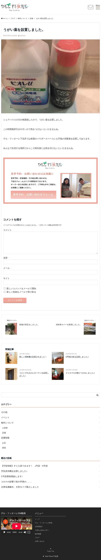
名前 (6, 257)
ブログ (37, 538)
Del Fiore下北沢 (51, 556)
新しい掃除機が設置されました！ (33, 357)
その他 (4, 412)
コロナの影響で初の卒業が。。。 (17, 481)
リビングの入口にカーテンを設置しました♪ (34, 374)
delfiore (23, 35)
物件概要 (38, 534)
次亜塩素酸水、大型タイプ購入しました (20, 487)
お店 (4, 443)
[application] (16, 526)
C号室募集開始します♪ (12, 476)
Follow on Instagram (86, 520)
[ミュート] (25, 532)
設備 (4, 433)
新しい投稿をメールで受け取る (21, 292)
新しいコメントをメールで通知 (21, 288)
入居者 (5, 428)
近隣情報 (5, 437)
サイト (6, 278)
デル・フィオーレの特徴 (43, 523)
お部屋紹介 (39, 526)
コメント (7, 230)
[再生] (4, 532)
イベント (5, 417)
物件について (7, 422)
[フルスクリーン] (29, 532)
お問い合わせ (39, 541)
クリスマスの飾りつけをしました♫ (80, 373)
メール (7, 268)
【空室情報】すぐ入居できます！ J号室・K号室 (24, 465)
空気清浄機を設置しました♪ (14, 471)
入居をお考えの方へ (42, 530)
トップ (37, 519)
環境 (4, 448)
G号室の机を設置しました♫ (77, 357)
